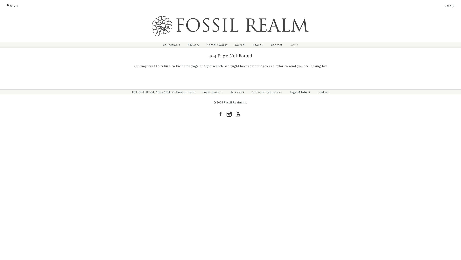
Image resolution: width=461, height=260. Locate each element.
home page (190, 66)
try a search (213, 66)
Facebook (220, 114)
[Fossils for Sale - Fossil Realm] (230, 14)
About (258, 45)
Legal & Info (300, 92)
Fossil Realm (213, 92)
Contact (276, 45)
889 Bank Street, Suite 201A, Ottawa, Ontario (163, 92)
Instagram (229, 114)
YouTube (238, 114)
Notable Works (217, 45)
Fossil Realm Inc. (236, 102)
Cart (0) (450, 6)
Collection (171, 45)
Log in (294, 45)
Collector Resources (267, 92)
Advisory (193, 45)
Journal (240, 45)
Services (237, 92)
